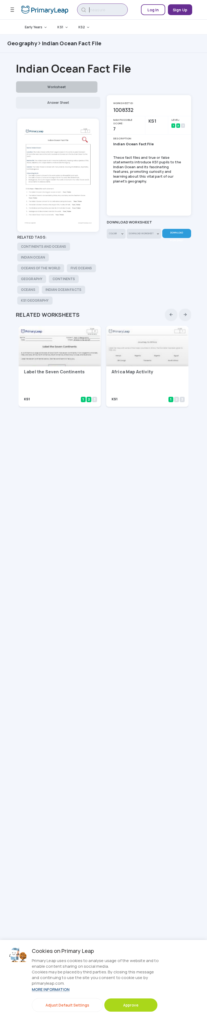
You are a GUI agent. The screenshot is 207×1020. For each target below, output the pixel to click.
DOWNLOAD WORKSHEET (176, 234)
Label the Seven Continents (54, 371)
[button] (171, 315)
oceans (28, 289)
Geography (22, 43)
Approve (131, 1005)
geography (31, 279)
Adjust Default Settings (67, 1005)
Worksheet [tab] (56, 87)
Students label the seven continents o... (49, 391)
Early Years (33, 27)
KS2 (81, 27)
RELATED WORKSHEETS (48, 314)
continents (64, 279)
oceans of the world (40, 268)
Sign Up (180, 9)
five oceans (81, 268)
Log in (153, 9)
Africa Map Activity (132, 371)
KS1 (60, 27)
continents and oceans (43, 246)
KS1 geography (35, 300)
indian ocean (33, 257)
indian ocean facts (63, 289)
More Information (51, 989)
